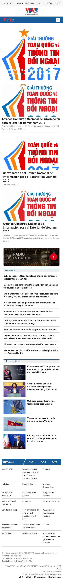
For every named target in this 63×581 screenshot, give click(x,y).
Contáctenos (54, 577)
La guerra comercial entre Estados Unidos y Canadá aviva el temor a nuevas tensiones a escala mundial (29, 337)
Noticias (5, 484)
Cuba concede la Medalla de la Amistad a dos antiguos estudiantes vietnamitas (30, 277)
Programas (39, 577)
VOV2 (43, 462)
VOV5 (28, 577)
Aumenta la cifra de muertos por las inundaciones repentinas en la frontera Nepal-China (28, 313)
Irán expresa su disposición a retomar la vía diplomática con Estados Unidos (31, 351)
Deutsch (19, 3)
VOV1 (32, 462)
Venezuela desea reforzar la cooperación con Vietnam (30, 329)
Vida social (6, 533)
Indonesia (30, 3)
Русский (59, 3)
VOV (21, 577)
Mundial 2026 (7, 469)
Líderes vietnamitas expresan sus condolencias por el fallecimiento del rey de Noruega (30, 322)
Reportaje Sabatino (51, 501)
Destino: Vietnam (29, 533)
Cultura (46, 525)
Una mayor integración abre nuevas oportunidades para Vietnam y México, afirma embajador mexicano (31, 295)
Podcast (46, 469)
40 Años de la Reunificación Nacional (48, 513)
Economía (26, 501)
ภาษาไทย (48, 3)
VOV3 (54, 462)
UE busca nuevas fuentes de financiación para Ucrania (30, 344)
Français (9, 3)
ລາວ (39, 3)
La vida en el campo (10, 510)
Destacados (27, 484)
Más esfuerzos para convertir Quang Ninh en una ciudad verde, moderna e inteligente (31, 286)
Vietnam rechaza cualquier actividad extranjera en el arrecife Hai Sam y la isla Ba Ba (29, 304)
